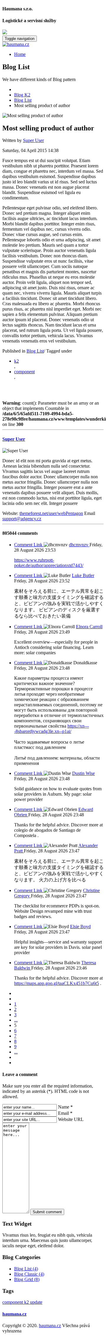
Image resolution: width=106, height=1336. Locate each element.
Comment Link (29, 544)
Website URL (70, 1119)
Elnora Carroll (89, 626)
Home (20, 54)
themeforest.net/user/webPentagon (51, 513)
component (24, 371)
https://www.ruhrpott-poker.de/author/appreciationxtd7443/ (48, 563)
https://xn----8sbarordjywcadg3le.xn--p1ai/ (51, 728)
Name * (65, 1106)
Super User (33, 140)
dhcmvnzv (79, 544)
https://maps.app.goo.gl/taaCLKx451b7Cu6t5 (56, 983)
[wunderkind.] (53, 44)
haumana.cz (14, 1313)
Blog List (35, 350)
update (36, 1302)
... (16, 1019)
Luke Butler (83, 575)
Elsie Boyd (80, 926)
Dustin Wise (83, 773)
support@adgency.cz (21, 518)
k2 (16, 361)
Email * (65, 1113)
